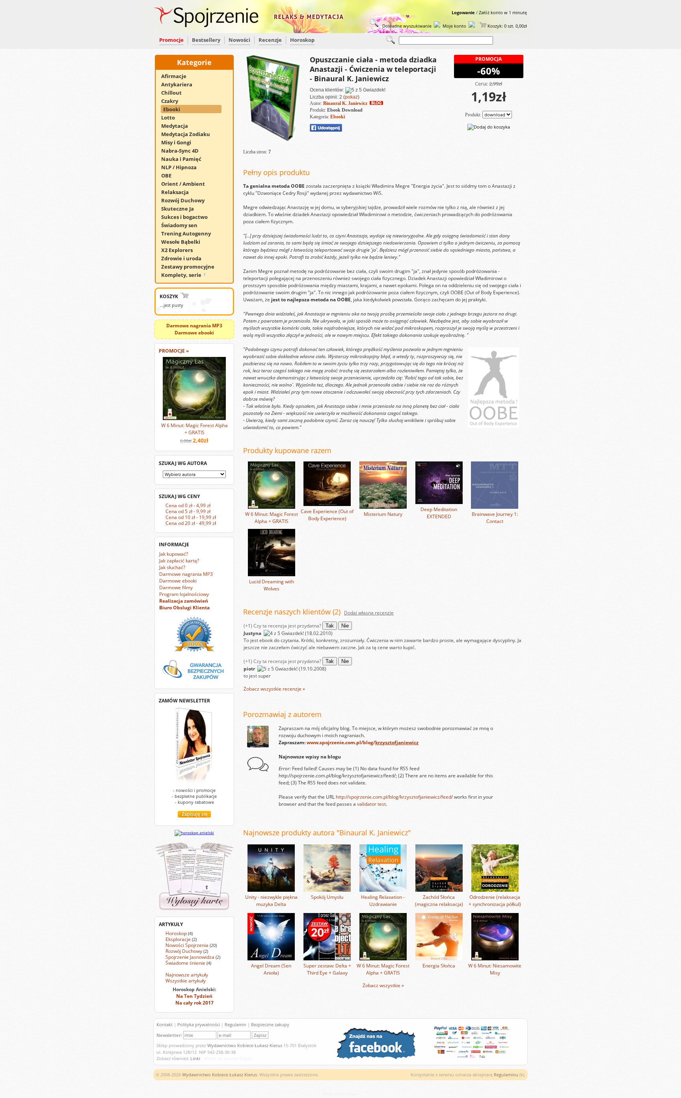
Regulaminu (506, 1074)
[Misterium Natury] (383, 507)
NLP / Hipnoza (182, 167)
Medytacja (178, 125)
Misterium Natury (383, 514)
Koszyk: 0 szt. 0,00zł (506, 26)
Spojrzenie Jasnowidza (190, 957)
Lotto (171, 117)
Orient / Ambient (186, 183)
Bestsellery (206, 39)
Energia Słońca (438, 965)
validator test (371, 804)
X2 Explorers (180, 250)
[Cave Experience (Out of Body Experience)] (327, 504)
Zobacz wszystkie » (383, 985)
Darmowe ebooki (178, 580)
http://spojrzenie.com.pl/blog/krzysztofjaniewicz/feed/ (394, 797)
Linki (195, 1058)
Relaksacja (178, 192)
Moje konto (454, 26)
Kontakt (164, 1024)
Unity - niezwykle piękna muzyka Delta (271, 901)
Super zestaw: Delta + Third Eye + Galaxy (327, 969)
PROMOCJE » (174, 350)
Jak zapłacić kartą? (179, 560)
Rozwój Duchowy (186, 200)
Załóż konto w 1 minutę (503, 12)
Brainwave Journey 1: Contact (495, 518)
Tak (330, 626)
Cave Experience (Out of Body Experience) (327, 515)
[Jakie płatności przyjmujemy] (467, 1058)
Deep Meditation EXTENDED (439, 513)
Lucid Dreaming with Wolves (271, 585)
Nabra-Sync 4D (183, 150)
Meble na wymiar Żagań (228, 1058)
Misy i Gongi (179, 142)
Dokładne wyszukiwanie (406, 26)
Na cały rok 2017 (194, 1002)
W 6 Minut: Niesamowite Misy (494, 969)
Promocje (171, 39)
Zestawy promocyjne (191, 266)
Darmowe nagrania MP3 (186, 574)
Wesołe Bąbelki (184, 241)
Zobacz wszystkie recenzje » (274, 688)
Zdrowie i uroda (184, 258)
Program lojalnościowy (184, 594)
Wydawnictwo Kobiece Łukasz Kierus (244, 1045)
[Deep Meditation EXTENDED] (439, 502)
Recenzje (270, 39)
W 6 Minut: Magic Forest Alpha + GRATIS (194, 429)
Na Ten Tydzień (194, 996)
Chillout (175, 92)
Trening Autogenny (189, 233)
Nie (345, 626)
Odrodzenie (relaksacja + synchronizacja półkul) (495, 901)
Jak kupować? (173, 554)
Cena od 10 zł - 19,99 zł (191, 517)
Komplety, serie (182, 274)
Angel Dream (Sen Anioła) (271, 969)
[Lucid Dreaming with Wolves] (271, 574)
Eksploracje (178, 939)
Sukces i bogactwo (188, 216)
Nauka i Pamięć (184, 158)
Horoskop (302, 39)
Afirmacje (177, 76)
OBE (170, 175)
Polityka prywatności (198, 1024)
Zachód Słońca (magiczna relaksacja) (439, 901)
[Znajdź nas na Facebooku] (380, 1058)
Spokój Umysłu (327, 897)
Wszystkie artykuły (186, 980)
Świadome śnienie (185, 963)
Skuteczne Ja (181, 208)
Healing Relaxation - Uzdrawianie (383, 901)
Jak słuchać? (172, 567)
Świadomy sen (183, 225)
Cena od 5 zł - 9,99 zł (188, 511)
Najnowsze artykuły (187, 974)
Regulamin (235, 1024)
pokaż (351, 97)
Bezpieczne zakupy (270, 1024)
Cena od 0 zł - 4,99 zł (188, 505)
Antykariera (180, 84)
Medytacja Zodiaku (189, 134)
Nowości (239, 39)
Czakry (173, 101)
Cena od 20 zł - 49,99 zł (191, 523)
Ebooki (175, 109)
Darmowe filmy (176, 587)
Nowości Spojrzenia (187, 945)
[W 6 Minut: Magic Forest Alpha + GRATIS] (271, 507)
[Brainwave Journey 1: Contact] (494, 507)
